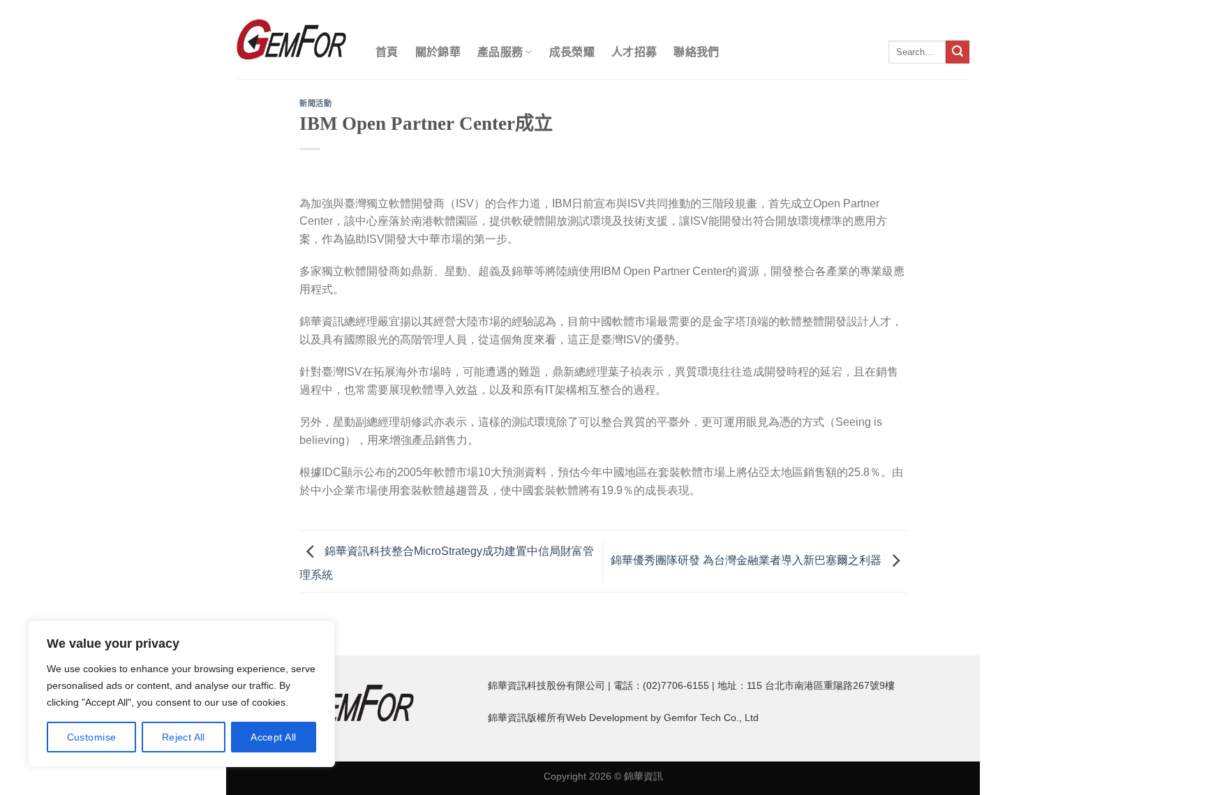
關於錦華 (438, 52)
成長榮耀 (572, 52)
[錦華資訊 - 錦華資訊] (291, 39)
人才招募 (634, 52)
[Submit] (957, 52)
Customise (92, 737)
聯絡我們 (696, 52)
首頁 (387, 52)
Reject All (183, 737)
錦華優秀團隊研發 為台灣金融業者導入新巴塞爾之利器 (747, 561)
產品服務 (500, 52)
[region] (181, 694)
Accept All (273, 737)
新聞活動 (315, 103)
